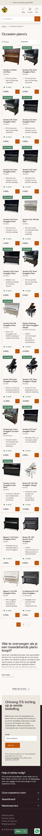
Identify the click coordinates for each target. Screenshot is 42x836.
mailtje (12, 781)
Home (4, 26)
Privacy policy (8, 818)
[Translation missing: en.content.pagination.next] (29, 624)
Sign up (11, 745)
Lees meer (6, 675)
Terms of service (9, 821)
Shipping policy (9, 824)
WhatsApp (35, 779)
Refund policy (8, 815)
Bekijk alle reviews (19, 689)
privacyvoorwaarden (12, 758)
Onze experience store (14, 792)
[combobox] (18, 18)
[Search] (37, 18)
